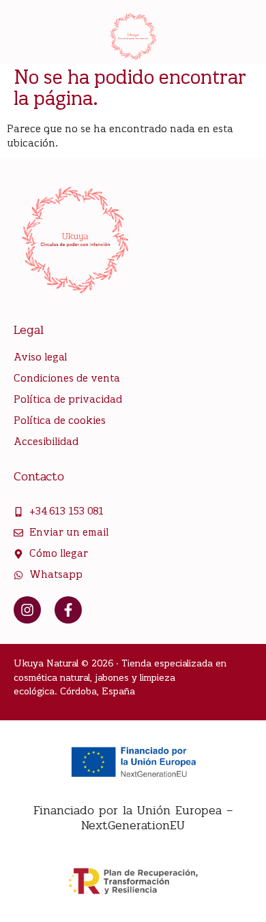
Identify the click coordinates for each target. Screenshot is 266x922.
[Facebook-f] (68, 610)
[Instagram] (27, 610)
